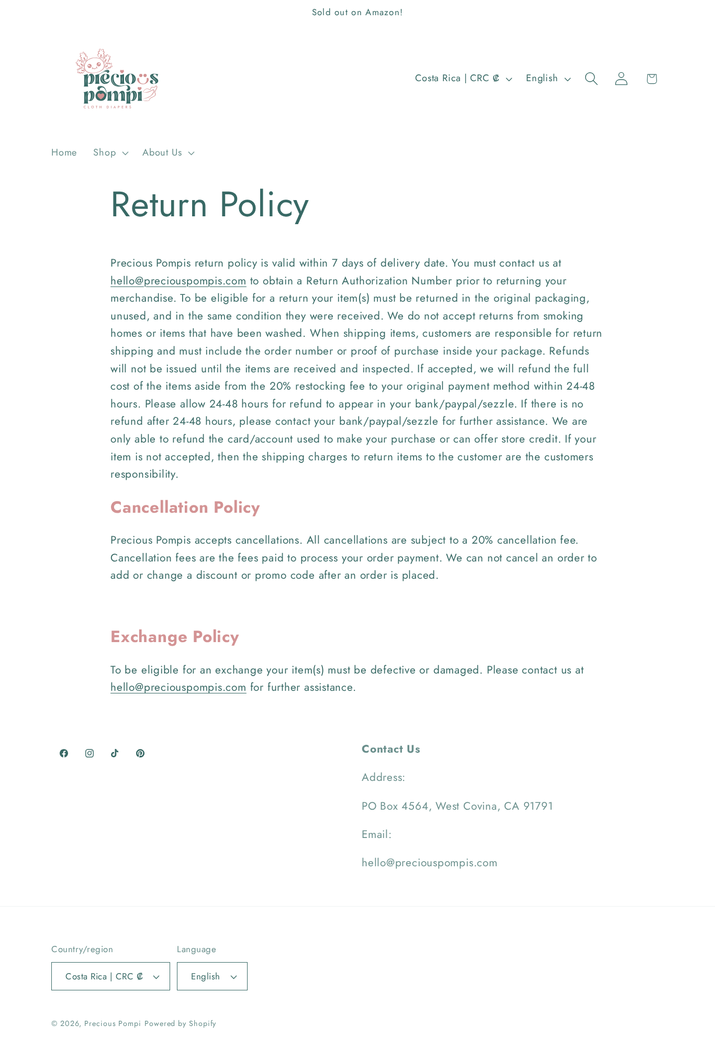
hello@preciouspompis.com (178, 281)
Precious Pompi (112, 1023)
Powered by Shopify (180, 1023)
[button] (110, 153)
